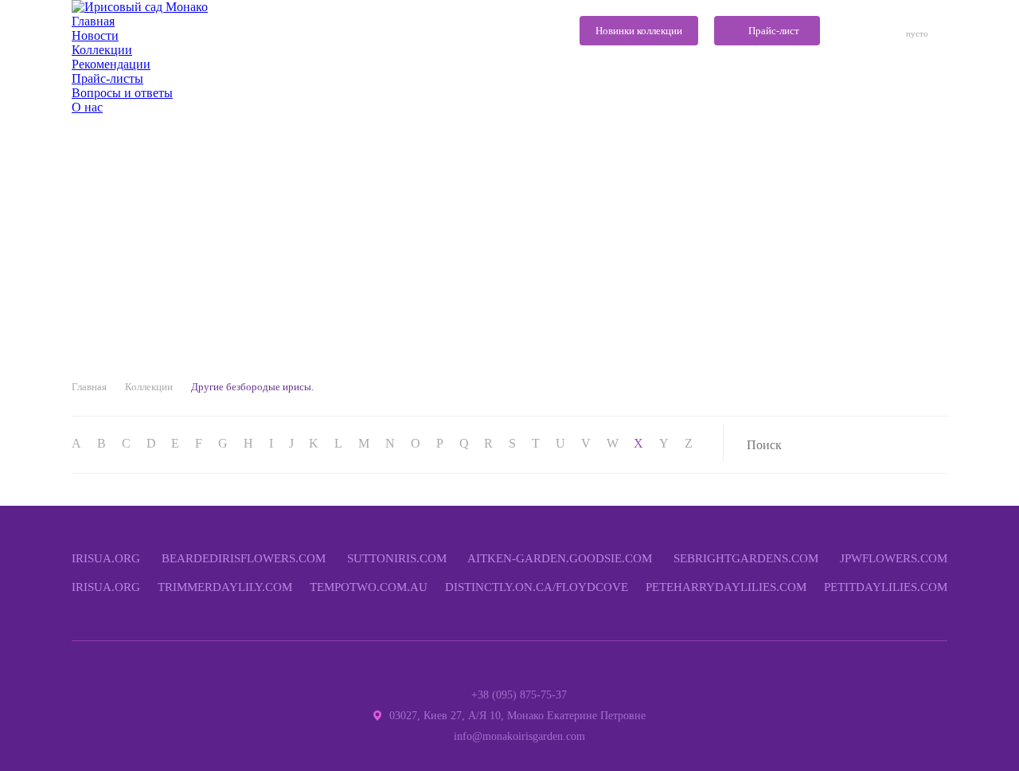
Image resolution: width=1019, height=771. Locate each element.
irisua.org (106, 558)
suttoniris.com (397, 558)
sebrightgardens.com (745, 558)
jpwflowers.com (893, 558)
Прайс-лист (773, 31)
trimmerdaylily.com (225, 587)
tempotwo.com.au (369, 587)
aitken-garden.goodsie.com (559, 558)
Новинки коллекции (638, 31)
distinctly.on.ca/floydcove (536, 587)
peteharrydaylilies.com (726, 587)
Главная (89, 387)
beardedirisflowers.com (244, 558)
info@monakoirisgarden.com (519, 736)
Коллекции (149, 387)
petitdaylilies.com (885, 587)
